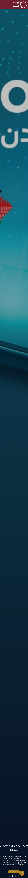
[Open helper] (21, 873)
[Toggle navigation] (3, 4)
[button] (19, 876)
